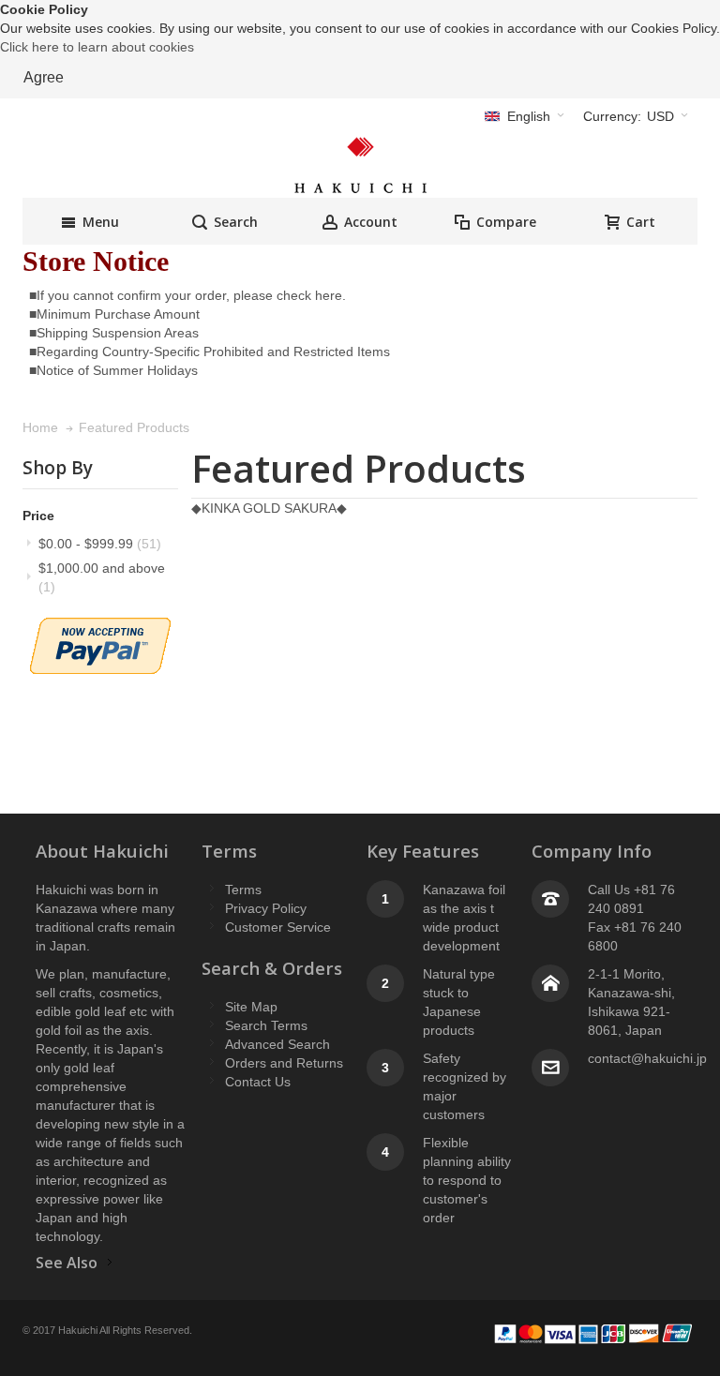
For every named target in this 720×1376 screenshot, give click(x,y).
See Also (67, 1262)
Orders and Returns (284, 1062)
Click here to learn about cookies (97, 46)
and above (101, 577)
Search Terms (266, 1025)
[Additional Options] (100, 627)
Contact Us (258, 1081)
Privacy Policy (266, 908)
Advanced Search (277, 1044)
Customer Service (278, 927)
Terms (243, 889)
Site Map (251, 1006)
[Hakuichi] (360, 165)
